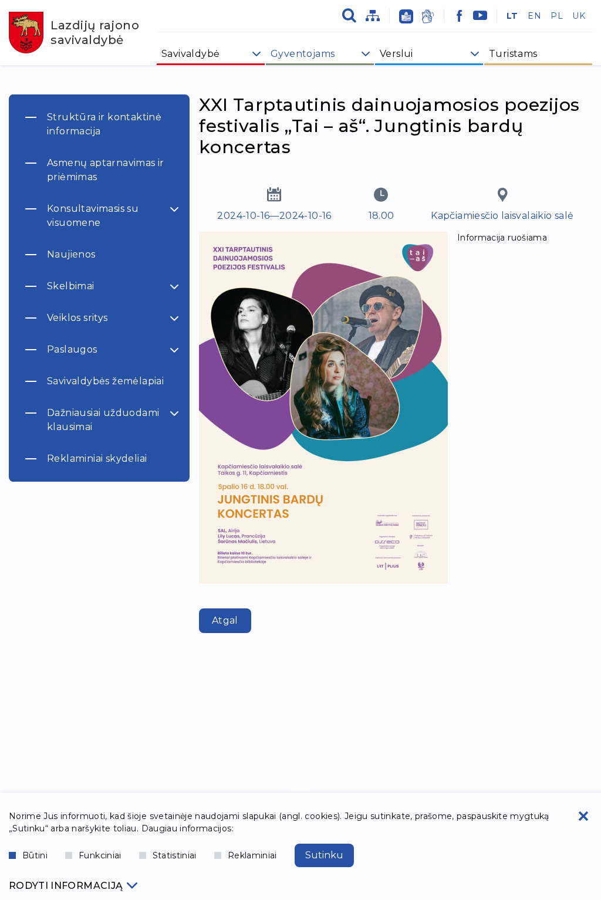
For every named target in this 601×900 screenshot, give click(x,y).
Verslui (396, 53)
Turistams (513, 53)
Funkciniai (100, 855)
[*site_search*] (349, 16)
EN (534, 16)
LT (512, 16)
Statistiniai (175, 855)
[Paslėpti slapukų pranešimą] (583, 816)
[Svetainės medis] (373, 16)
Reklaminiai (252, 855)
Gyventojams (303, 53)
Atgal (225, 620)
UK (578, 16)
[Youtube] (480, 16)
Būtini (35, 855)
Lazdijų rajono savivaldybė (94, 32)
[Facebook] (459, 16)
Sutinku (324, 855)
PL (557, 16)
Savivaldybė (190, 53)
